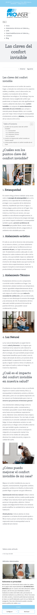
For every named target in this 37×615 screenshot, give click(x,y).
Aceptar (18, 607)
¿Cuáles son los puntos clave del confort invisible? (16, 127)
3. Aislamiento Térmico (13, 134)
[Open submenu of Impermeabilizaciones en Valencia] (28, 33)
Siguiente (30, 69)
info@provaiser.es (22, 3)
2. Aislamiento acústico (13, 132)
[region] (18, 597)
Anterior (22, 69)
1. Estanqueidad (11, 130)
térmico (21, 116)
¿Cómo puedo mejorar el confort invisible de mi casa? (18, 143)
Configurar (9, 611)
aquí (19, 603)
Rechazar (26, 611)
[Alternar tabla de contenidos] (31, 124)
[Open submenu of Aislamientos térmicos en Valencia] (29, 28)
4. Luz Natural (10, 136)
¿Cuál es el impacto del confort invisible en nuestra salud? (17, 139)
